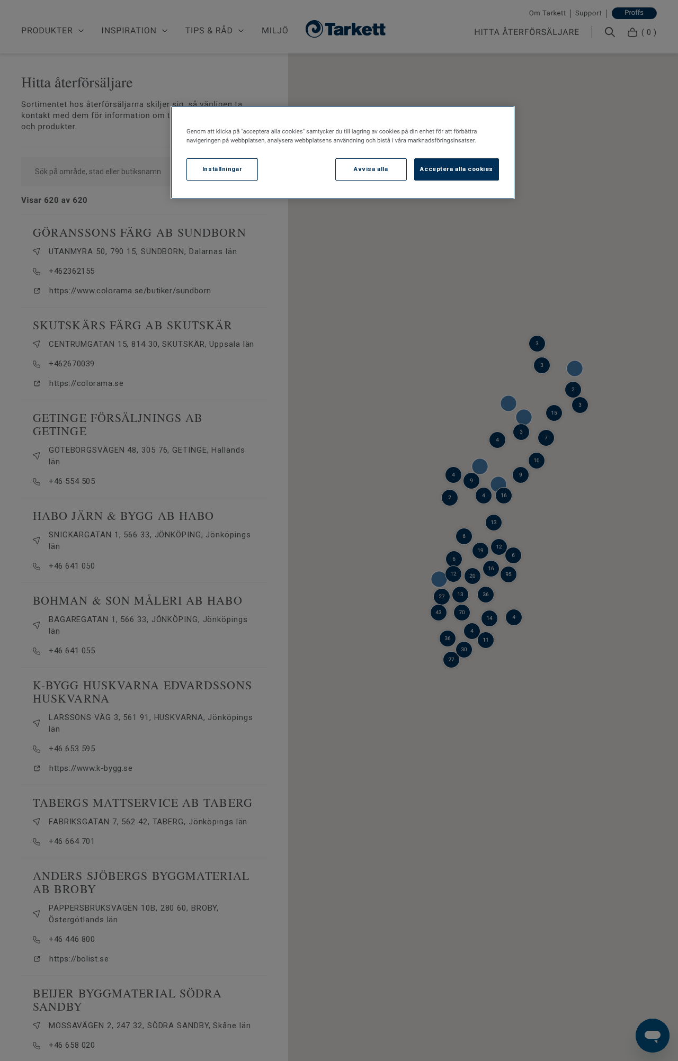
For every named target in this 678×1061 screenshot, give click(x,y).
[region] (343, 152)
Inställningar (222, 169)
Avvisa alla (371, 169)
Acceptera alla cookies (456, 169)
